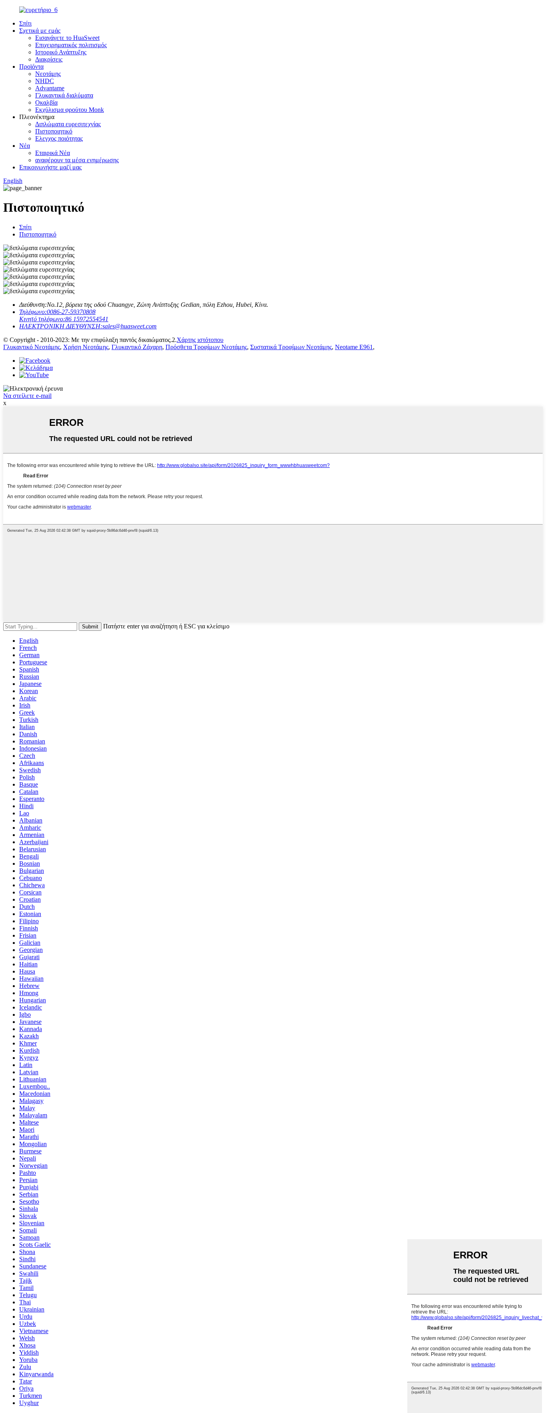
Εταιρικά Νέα (52, 152)
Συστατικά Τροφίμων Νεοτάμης (291, 347)
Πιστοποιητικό (53, 131)
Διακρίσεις (48, 59)
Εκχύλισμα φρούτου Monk (69, 109)
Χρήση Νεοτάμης (85, 347)
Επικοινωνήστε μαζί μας (50, 167)
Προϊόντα (31, 66)
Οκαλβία (46, 102)
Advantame (49, 88)
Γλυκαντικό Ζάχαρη (137, 347)
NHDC (44, 81)
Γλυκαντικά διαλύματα (64, 95)
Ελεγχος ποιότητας (59, 138)
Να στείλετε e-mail (27, 395)
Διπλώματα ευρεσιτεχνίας (68, 124)
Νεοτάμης (48, 73)
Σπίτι (25, 23)
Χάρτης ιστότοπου (200, 339)
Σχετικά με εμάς (39, 30)
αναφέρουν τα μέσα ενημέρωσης (77, 160)
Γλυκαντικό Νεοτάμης (31, 347)
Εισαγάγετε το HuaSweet (67, 37)
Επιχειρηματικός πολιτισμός (71, 45)
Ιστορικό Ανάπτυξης (60, 52)
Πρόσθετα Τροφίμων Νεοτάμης (206, 347)
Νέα (24, 145)
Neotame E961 (354, 347)
